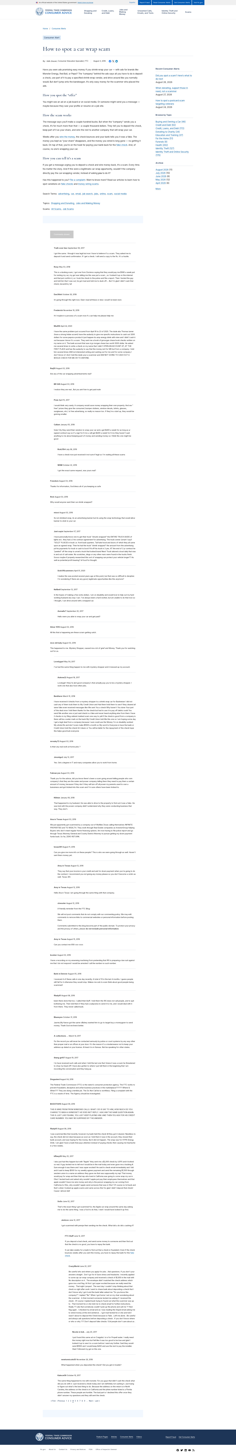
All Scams (56, 209)
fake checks (67, 184)
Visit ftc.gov (198, 2)
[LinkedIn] (185, 1450)
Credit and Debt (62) (166, 125)
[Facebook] (178, 1450)
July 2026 (161, 173)
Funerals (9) (161, 142)
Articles (114, 1437)
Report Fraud (145, 2)
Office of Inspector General (106, 1449)
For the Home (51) (164, 138)
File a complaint (77, 180)
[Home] (56, 14)
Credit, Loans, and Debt (107, 12)
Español (132, 2)
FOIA (90, 1449)
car (72, 194)
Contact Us (63, 1449)
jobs (96, 194)
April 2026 (161, 183)
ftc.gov (43, 1449)
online (103, 194)
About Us (52, 1449)
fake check (121, 145)
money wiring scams (88, 184)
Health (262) (162, 145)
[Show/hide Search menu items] (197, 12)
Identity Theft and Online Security (169, 12)
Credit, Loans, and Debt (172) (170, 128)
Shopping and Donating (89, 12)
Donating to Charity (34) (168, 132)
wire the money (67, 137)
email (78, 194)
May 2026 (161, 179)
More (158, 189)
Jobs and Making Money (123, 11)
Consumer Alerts (59, 28)
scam (110, 194)
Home (45, 28)
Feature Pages (102, 1437)
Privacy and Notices (78, 1449)
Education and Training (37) (169, 135)
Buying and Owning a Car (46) (171, 121)
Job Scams (68, 209)
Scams (188, 12)
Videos (139, 1437)
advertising (63, 194)
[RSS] (193, 1450)
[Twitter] (181, 1450)
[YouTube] (189, 1450)
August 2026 (162, 169)
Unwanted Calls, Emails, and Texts (145, 12)
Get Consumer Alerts (182, 2)
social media (120, 194)
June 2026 (161, 176)
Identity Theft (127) (165, 148)
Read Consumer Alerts (161, 2)
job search (87, 194)
